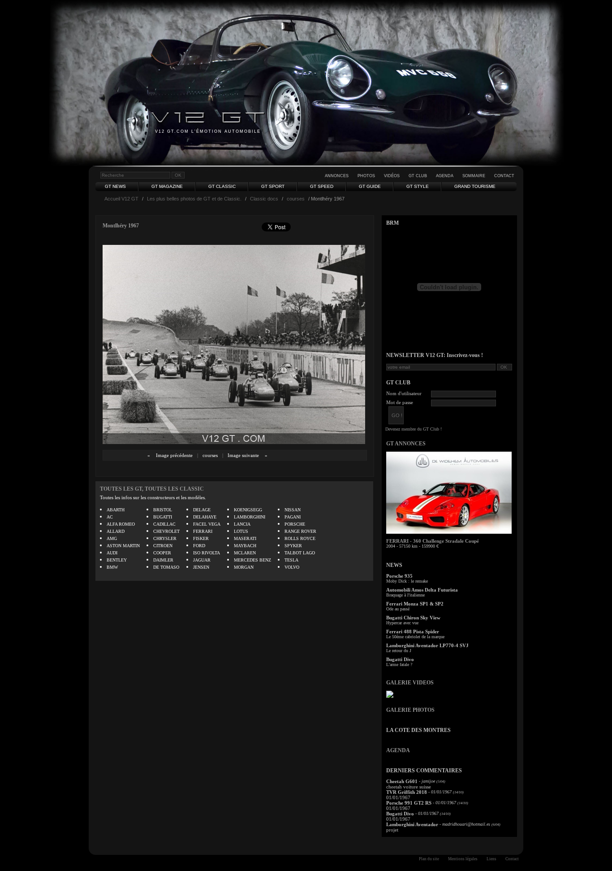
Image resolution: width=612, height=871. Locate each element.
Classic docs (264, 198)
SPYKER (293, 545)
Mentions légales (463, 859)
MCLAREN (245, 552)
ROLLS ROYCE (299, 538)
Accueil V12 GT (121, 198)
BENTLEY (117, 559)
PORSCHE (294, 524)
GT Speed (321, 186)
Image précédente (174, 455)
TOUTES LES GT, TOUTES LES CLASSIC (152, 489)
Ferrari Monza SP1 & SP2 (415, 603)
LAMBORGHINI (249, 516)
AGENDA (398, 750)
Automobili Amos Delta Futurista (422, 589)
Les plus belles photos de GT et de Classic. (194, 198)
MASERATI (245, 538)
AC (110, 516)
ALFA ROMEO (121, 524)
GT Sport (272, 186)
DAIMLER (163, 559)
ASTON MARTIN (123, 545)
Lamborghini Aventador (412, 824)
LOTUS (241, 531)
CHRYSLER (165, 538)
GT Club (418, 176)
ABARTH (116, 509)
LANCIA (242, 524)
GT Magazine (167, 186)
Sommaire (473, 176)
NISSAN (292, 509)
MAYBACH (245, 545)
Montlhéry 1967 (121, 225)
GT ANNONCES (406, 443)
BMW (112, 567)
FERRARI (202, 531)
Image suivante (243, 455)
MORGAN (244, 567)
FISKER (201, 538)
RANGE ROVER (300, 531)
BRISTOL (162, 509)
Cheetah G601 (402, 781)
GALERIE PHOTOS (410, 710)
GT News (115, 186)
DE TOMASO (166, 567)
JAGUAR (202, 559)
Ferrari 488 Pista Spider (412, 631)
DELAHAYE (204, 516)
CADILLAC (164, 524)
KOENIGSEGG (248, 509)
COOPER (162, 552)
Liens (491, 859)
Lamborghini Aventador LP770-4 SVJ (427, 645)
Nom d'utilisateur (404, 393)
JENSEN (201, 567)
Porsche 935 (399, 576)
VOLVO (291, 567)
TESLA (291, 559)
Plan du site (429, 859)
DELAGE (202, 509)
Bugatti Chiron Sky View (413, 617)
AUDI (112, 552)
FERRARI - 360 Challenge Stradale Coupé (432, 541)
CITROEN (162, 545)
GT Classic (222, 186)
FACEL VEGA (206, 524)
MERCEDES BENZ (252, 559)
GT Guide (370, 186)
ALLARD (116, 531)
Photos (366, 176)
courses (296, 198)
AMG (112, 538)
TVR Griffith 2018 (406, 792)
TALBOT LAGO (299, 552)
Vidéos (392, 176)
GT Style (417, 186)
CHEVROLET (166, 531)
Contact (504, 176)
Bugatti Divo (400, 659)
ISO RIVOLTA (206, 552)
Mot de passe (399, 402)
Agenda (444, 176)
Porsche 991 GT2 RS (408, 803)
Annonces (337, 176)
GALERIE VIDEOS (410, 682)
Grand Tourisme (475, 186)
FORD (199, 545)
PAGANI (292, 516)
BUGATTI (162, 516)
